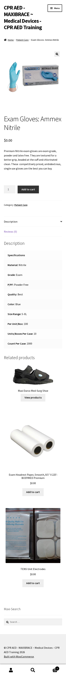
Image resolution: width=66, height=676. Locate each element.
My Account (11, 670)
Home (11, 39)
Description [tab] (10, 221)
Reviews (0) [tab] (10, 231)
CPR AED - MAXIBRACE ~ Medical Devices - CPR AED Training (23, 17)
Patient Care (22, 39)
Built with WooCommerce (19, 656)
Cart (51, 667)
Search (33, 670)
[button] (57, 54)
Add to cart (28, 189)
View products (33, 397)
